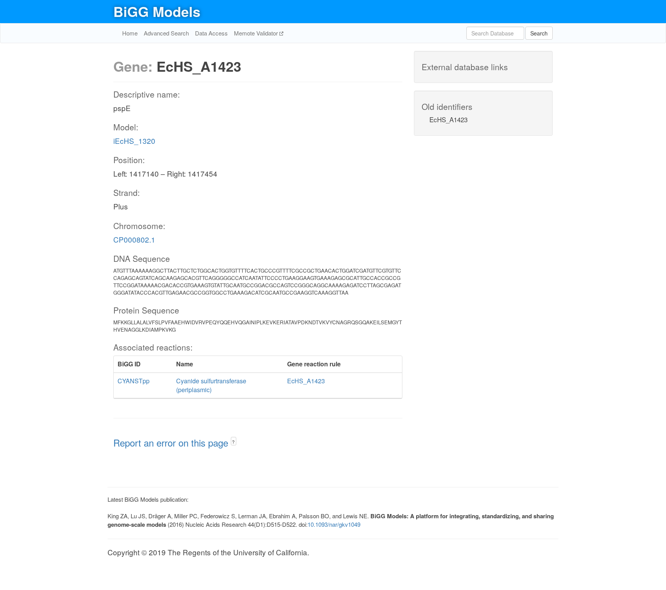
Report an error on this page (172, 442)
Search (539, 33)
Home (130, 33)
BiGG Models (156, 11)
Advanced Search (166, 33)
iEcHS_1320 (134, 140)
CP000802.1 (134, 239)
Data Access (211, 33)
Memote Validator (256, 33)
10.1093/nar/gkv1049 (334, 524)
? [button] (233, 441)
